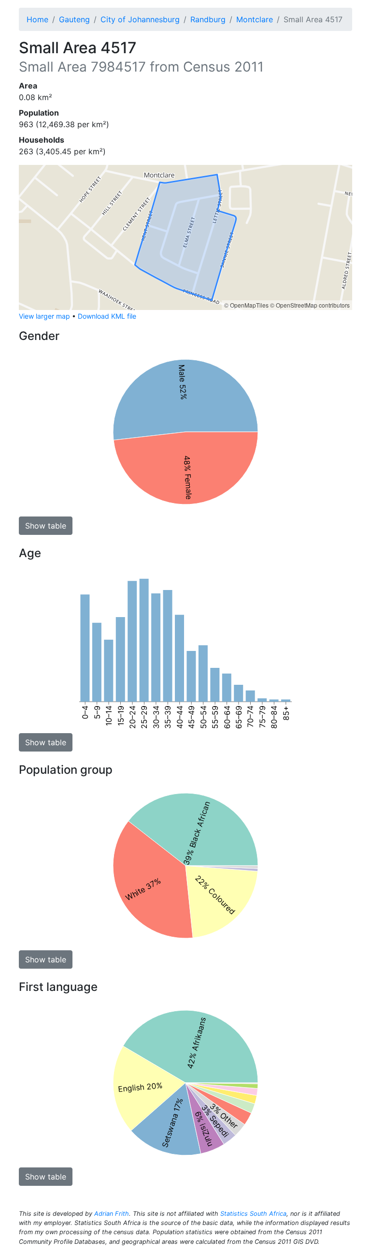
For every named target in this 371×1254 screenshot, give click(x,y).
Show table (45, 526)
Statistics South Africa (253, 1213)
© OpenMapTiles (246, 305)
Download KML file (107, 316)
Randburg (208, 19)
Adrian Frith (111, 1213)
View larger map (44, 316)
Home (37, 19)
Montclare (254, 19)
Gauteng (74, 19)
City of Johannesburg (140, 19)
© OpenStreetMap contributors (310, 305)
